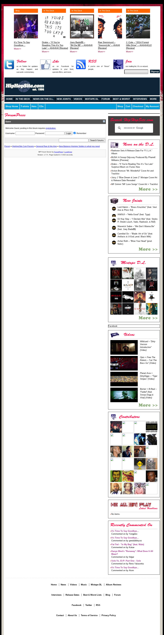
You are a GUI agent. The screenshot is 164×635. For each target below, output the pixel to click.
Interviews (56, 595)
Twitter (88, 605)
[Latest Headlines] (131, 504)
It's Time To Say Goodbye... (125, 531)
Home (54, 584)
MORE (153, 99)
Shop (120, 106)
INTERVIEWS (140, 99)
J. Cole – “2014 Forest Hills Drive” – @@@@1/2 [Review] (139, 45)
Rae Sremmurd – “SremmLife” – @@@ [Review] (109, 45)
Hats (34, 106)
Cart (128, 106)
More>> (17, 49)
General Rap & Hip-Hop (46, 146)
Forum (7, 146)
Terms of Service (89, 615)
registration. (51, 128)
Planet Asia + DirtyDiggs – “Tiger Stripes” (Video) (148, 376)
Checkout (138, 106)
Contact (60, 615)
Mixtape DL (96, 584)
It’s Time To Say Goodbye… (22, 43)
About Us (72, 615)
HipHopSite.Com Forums (23, 146)
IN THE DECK (23, 99)
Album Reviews (113, 584)
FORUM (106, 99)
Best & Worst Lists (92, 595)
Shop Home (11, 106)
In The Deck (49, 11)
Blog (18, 11)
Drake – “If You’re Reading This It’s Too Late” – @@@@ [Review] (55, 45)
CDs (41, 106)
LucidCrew (68, 152)
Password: (40, 133)
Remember (81, 133)
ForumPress (58, 152)
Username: (10, 133)
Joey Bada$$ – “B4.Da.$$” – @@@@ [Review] (81, 45)
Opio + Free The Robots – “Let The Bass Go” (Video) (148, 360)
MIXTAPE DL (91, 99)
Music (84, 584)
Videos (73, 584)
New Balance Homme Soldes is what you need (79, 146)
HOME (9, 99)
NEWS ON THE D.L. (43, 99)
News (63, 584)
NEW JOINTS (64, 99)
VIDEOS (78, 99)
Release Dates (72, 595)
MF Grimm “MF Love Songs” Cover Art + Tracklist (134, 184)
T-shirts (25, 106)
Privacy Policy (109, 615)
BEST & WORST (121, 99)
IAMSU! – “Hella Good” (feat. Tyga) (134, 214)
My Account (152, 106)
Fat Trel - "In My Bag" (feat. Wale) (127, 544)
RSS (98, 605)
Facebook (76, 605)
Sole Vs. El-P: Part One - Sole (126, 561)
